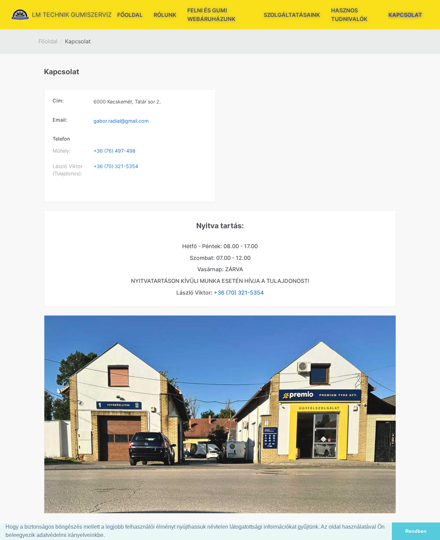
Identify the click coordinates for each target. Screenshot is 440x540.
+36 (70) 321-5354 (116, 166)
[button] (107, 536)
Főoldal (47, 41)
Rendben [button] (416, 531)
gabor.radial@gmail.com (121, 121)
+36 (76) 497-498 (114, 151)
